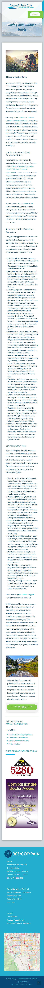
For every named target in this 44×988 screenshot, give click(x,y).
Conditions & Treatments (18, 738)
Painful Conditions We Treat (18, 889)
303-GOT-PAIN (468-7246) (17, 724)
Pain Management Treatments (19, 892)
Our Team (11, 902)
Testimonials (12, 917)
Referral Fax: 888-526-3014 (17, 871)
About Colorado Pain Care (19, 741)
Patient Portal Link (14, 899)
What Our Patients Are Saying (21, 751)
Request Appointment (15, 920)
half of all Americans (25, 203)
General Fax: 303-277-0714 (17, 874)
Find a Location (14, 744)
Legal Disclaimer (22, 982)
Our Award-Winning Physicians (20, 734)
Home (9, 861)
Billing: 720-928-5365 (15, 878)
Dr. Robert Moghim (26, 595)
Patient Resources (14, 895)
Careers (10, 913)
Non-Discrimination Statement (19, 923)
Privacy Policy (11, 979)
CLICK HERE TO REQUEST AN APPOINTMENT (22, 707)
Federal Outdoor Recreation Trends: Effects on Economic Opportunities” (20, 169)
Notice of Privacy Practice (27, 979)
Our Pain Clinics (13, 868)
